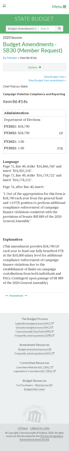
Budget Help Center (34, 389)
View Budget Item (54, 76)
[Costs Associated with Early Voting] (7, 295)
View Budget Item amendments (47, 80)
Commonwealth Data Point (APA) (33, 331)
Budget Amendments (21, 28)
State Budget (34, 19)
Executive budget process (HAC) (33, 327)
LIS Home (23, 428)
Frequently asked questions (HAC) (33, 353)
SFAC (47, 367)
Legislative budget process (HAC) (33, 323)
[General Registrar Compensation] (26, 295)
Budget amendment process (33, 349)
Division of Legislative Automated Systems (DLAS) (41, 438)
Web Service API (44, 385)
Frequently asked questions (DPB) (33, 335)
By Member (10, 57)
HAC (40, 367)
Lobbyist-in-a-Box (39, 428)
